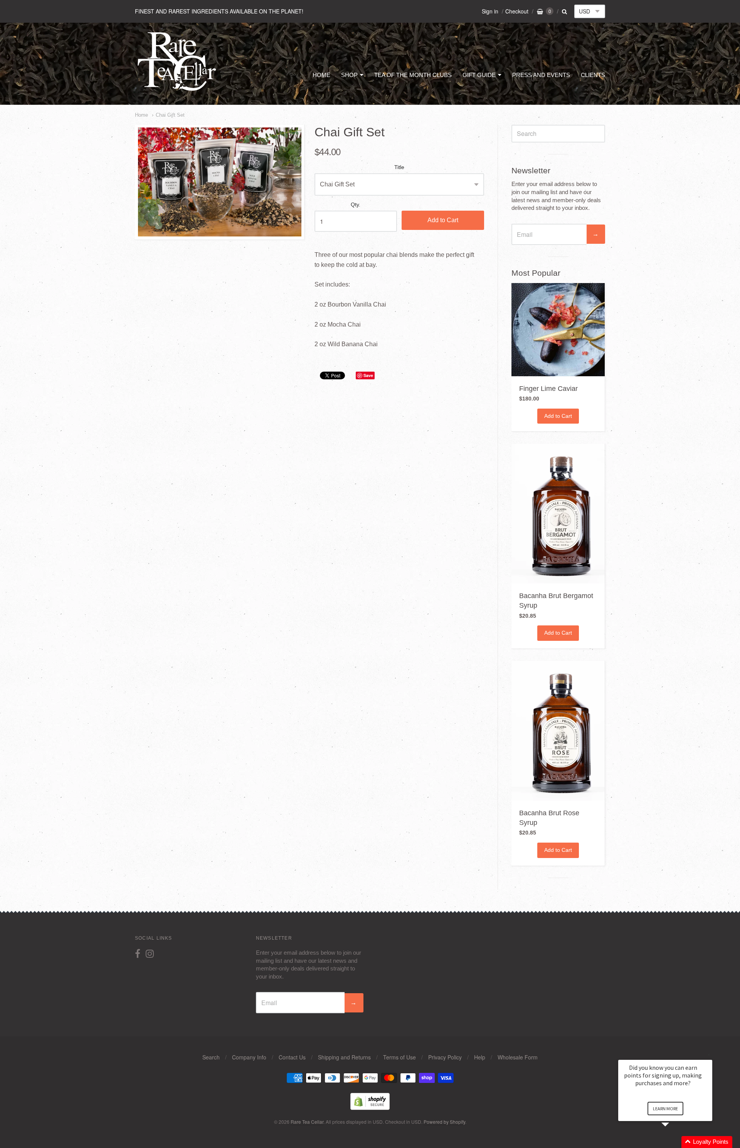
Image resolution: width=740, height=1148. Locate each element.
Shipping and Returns (344, 1057)
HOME (321, 75)
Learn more (665, 1108)
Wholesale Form (518, 1057)
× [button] (708, 1054)
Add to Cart (442, 220)
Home (141, 115)
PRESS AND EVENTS (541, 75)
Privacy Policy (445, 1057)
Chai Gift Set (170, 115)
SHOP (349, 75)
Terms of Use (399, 1057)
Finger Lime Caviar (548, 388)
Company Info (249, 1057)
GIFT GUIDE (479, 75)
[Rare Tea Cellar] (177, 90)
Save (368, 375)
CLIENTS (593, 75)
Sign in (490, 11)
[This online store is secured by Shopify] (370, 1107)
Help (479, 1057)
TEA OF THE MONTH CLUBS (413, 75)
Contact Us (292, 1057)
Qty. (355, 205)
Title (399, 167)
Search (211, 1057)
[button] (674, 1142)
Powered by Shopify (444, 1121)
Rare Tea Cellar (307, 1121)
